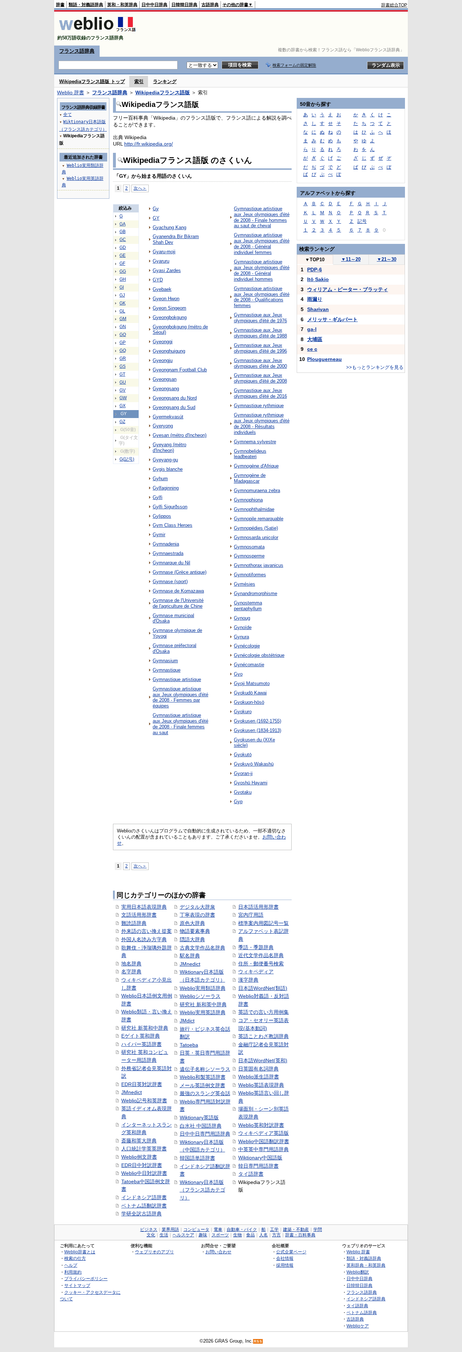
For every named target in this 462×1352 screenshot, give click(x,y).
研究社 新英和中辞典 (144, 1028)
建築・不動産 (296, 1229)
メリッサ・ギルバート (332, 319)
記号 (362, 221)
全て (67, 114)
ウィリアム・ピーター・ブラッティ (347, 289)
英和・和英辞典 (122, 5)
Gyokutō (243, 754)
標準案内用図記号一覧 (263, 923)
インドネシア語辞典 (365, 1298)
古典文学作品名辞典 (202, 948)
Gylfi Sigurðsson (170, 506)
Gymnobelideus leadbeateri (250, 454)
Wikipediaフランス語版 (162, 92)
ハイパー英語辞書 (141, 1044)
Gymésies (244, 584)
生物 (237, 1235)
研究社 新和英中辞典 (203, 1004)
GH (122, 279)
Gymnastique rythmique (259, 405)
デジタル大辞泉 (197, 907)
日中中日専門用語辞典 (205, 1134)
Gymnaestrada (168, 553)
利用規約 (73, 1272)
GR (122, 358)
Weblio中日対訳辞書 (144, 1173)
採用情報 (284, 1265)
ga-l (312, 329)
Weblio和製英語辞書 (203, 1077)
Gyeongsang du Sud (174, 407)
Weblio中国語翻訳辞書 (263, 1141)
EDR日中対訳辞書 (141, 1165)
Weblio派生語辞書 (258, 1077)
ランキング (164, 81)
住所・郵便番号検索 (261, 963)
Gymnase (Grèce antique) (179, 572)
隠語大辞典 (192, 939)
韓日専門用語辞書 (258, 1166)
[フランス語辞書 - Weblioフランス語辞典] (97, 31)
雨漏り (314, 299)
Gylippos (162, 516)
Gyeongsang (166, 388)
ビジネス (148, 1229)
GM (122, 318)
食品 (250, 1235)
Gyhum (160, 478)
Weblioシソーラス (200, 996)
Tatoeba (189, 1045)
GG (122, 271)
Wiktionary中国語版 (260, 1158)
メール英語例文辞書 (202, 1085)
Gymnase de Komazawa (178, 591)
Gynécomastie (249, 664)
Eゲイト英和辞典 (140, 1036)
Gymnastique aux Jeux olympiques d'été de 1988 (260, 333)
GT (122, 374)
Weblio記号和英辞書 (144, 1100)
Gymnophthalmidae (254, 509)
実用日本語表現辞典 (144, 907)
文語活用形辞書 (139, 915)
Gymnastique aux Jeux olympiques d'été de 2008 (260, 378)
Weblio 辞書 (70, 92)
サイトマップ (77, 1285)
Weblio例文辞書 (139, 1157)
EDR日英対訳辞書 (141, 1084)
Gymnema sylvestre (255, 441)
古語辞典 (210, 5)
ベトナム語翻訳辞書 (144, 1206)
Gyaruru (161, 261)
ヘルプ (70, 1265)
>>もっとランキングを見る (375, 367)
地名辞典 (131, 963)
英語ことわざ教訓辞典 (263, 1036)
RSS (258, 1341)
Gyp (238, 801)
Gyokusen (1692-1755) (257, 721)
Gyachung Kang (169, 227)
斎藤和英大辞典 (139, 1141)
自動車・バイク (242, 1229)
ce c (312, 349)
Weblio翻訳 (357, 1272)
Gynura (241, 637)
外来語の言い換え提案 (146, 931)
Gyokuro (243, 711)
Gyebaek (162, 289)
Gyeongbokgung (170, 317)
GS (122, 366)
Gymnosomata (249, 547)
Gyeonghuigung (169, 351)
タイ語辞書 (250, 1174)
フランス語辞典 (77, 51)
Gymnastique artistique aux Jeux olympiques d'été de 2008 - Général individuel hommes (261, 270)
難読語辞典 (134, 923)
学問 (317, 1229)
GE (122, 255)
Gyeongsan (164, 379)
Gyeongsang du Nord (175, 398)
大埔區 (314, 339)
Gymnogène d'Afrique (256, 466)
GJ (122, 295)
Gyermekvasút (168, 416)
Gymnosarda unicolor (256, 537)
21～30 (386, 259)
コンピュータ (196, 1229)
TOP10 (314, 259)
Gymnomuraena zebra (257, 490)
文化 (151, 1235)
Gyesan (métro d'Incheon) (179, 435)
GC (122, 239)
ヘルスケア (183, 1235)
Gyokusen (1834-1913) (257, 730)
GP (122, 342)
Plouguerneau (324, 359)
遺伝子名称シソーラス (205, 1069)
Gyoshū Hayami (250, 782)
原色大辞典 (192, 923)
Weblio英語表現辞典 (261, 1085)
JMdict (187, 1021)
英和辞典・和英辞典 (365, 1265)
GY (156, 218)
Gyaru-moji (164, 251)
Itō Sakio (318, 279)
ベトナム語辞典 (361, 1312)
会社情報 (284, 1258)
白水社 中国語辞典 (201, 1126)
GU (122, 382)
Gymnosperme (249, 556)
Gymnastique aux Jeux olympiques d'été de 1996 (260, 348)
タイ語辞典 (357, 1305)
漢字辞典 (248, 980)
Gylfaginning (166, 488)
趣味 (203, 1235)
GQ (122, 350)
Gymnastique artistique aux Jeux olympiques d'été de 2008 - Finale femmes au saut (180, 723)
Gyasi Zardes (167, 270)
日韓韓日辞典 (184, 5)
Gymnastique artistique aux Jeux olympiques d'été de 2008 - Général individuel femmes (261, 243)
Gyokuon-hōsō (249, 702)
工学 (274, 1229)
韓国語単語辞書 (197, 1158)
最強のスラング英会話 (205, 1093)
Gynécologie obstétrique (259, 655)
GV (122, 390)
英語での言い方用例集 (263, 1012)
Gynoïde (243, 627)
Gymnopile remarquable (258, 518)
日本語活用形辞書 (258, 907)
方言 (276, 1235)
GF (122, 263)
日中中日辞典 (154, 5)
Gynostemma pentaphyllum (248, 605)
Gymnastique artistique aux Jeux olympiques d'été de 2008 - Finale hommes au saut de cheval (261, 217)
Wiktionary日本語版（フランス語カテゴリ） (202, 1190)
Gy (156, 208)
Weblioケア (357, 1325)
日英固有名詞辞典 (258, 1069)
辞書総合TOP (394, 5)
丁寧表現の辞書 (197, 915)
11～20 (351, 259)
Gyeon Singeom (169, 308)
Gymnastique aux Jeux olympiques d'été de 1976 (260, 317)
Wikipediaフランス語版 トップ (92, 81)
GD (122, 247)
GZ (122, 421)
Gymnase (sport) (170, 581)
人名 (263, 1235)
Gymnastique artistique (177, 679)
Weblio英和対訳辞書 (261, 1125)
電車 (218, 1229)
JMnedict (131, 1092)
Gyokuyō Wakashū (254, 764)
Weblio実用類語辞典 (203, 988)
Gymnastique (166, 670)
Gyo (238, 674)
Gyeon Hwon (166, 298)
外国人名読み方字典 (144, 939)
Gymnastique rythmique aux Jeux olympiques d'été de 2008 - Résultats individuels (261, 423)
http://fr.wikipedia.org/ (148, 144)
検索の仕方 (75, 1258)
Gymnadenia (166, 544)
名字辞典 (131, 971)
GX (122, 405)
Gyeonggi (163, 341)
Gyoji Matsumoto (252, 683)
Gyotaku (243, 792)
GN (122, 326)
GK (122, 303)
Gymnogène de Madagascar (250, 478)
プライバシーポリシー (86, 1278)
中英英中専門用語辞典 (263, 1149)
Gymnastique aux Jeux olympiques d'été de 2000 (260, 363)
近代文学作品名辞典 (261, 955)
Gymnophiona (248, 500)
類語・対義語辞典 (86, 5)
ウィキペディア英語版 (263, 1133)
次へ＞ (140, 188)
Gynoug (242, 618)
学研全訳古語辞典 (141, 1214)
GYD (158, 280)
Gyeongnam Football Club (180, 370)
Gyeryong (163, 426)
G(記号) (126, 459)
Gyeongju (163, 360)
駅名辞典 (190, 956)
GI (121, 287)
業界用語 (170, 1229)
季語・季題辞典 (256, 947)
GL (122, 311)
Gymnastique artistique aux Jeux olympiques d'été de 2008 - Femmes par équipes (180, 697)
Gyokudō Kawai (250, 693)
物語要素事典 (195, 931)
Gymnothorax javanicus (258, 565)
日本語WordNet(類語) (262, 988)
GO (122, 334)
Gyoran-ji (243, 773)
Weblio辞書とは (79, 1251)
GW (123, 397)
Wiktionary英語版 (199, 1117)
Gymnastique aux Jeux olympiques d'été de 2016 (260, 393)
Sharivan (318, 309)
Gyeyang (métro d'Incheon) (169, 447)
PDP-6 (314, 269)
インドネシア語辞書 (144, 1197)
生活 (164, 1235)
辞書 (60, 5)
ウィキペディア (256, 971)
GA (122, 224)
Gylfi (157, 497)
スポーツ (220, 1235)
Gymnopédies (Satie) (256, 528)
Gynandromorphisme (255, 593)
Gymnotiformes (250, 574)
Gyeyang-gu (165, 459)
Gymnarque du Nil (171, 562)
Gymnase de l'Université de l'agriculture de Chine (178, 603)
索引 (139, 81)
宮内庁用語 (250, 915)
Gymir (159, 534)
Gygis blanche (168, 469)
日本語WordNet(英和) (262, 1060)
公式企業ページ (291, 1251)
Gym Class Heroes (172, 525)
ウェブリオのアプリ (154, 1251)
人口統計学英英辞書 (144, 1148)
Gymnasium (165, 660)
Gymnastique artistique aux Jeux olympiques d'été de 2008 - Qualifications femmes (261, 297)
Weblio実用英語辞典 (203, 1012)
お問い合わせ (218, 1251)
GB (122, 231)
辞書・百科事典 (300, 1235)
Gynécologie (247, 646)
